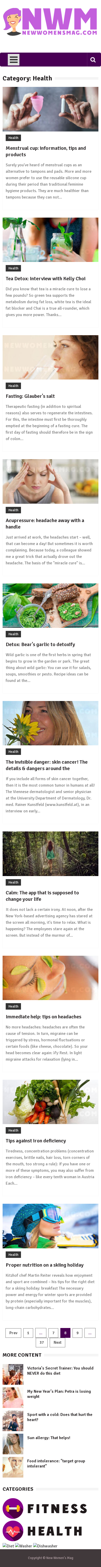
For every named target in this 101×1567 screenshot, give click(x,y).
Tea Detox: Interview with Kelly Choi (45, 278)
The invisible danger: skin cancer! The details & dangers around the (47, 765)
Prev (13, 1333)
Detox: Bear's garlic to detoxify (40, 644)
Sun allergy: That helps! (48, 1437)
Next (57, 1342)
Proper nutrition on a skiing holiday (45, 1265)
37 (42, 1342)
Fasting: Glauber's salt (30, 396)
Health (13, 138)
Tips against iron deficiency (36, 1140)
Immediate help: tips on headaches (43, 1016)
